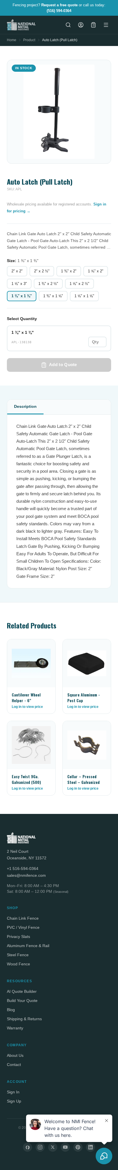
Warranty (15, 1028)
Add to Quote (63, 364)
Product (29, 40)
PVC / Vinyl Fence (23, 927)
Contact (14, 1064)
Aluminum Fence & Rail (28, 945)
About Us (15, 1055)
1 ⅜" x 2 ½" (48, 283)
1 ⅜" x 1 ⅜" (21, 296)
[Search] (68, 25)
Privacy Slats (18, 936)
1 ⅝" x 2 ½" (79, 283)
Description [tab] (25, 406)
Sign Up (14, 1101)
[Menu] (106, 25)
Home (11, 40)
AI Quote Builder (22, 991)
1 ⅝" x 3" (19, 283)
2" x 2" (17, 271)
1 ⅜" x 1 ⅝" (53, 296)
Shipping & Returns (24, 1019)
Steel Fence (18, 955)
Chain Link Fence (23, 918)
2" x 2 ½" (42, 271)
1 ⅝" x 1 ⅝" (84, 296)
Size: (22, 260)
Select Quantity (22, 318)
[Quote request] (93, 25)
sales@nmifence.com (26, 875)
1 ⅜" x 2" (68, 271)
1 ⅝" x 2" (95, 271)
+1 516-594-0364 (22, 868)
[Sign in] (81, 25)
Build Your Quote (22, 1000)
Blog (11, 1009)
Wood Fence (18, 964)
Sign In (13, 1092)
